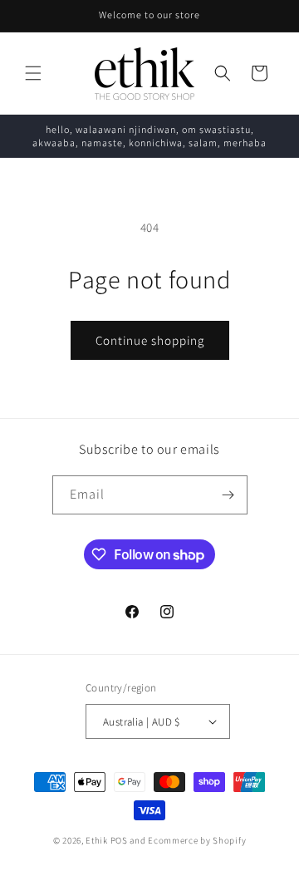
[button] (33, 73)
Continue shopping (150, 340)
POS (119, 840)
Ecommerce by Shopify (197, 840)
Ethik (97, 840)
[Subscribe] (228, 494)
